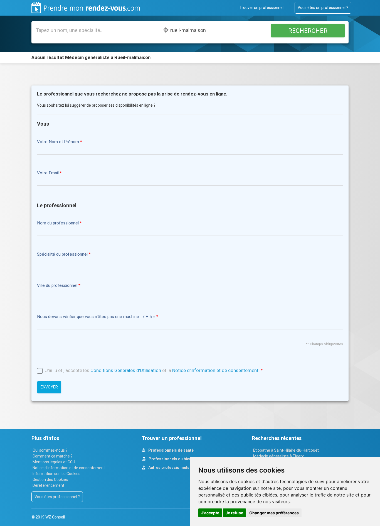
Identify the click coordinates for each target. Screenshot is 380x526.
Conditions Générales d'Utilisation (125, 370)
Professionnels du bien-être (174, 459)
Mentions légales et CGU (54, 462)
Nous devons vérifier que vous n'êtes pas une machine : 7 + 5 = (96, 316)
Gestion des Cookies (50, 479)
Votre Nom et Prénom (58, 142)
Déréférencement (48, 485)
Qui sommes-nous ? (50, 450)
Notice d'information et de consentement (215, 370)
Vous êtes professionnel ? (57, 497)
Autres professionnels (168, 467)
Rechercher (307, 30)
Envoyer (49, 387)
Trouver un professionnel (261, 7)
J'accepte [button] (210, 512)
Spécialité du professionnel (62, 254)
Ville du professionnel (57, 285)
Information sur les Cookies (56, 473)
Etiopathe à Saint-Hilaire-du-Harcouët (286, 450)
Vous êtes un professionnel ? (323, 7)
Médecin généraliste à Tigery (278, 456)
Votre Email (48, 173)
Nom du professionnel (58, 223)
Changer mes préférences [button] (274, 512)
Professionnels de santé (170, 450)
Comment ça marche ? (53, 456)
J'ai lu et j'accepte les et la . (152, 370)
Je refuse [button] (234, 512)
